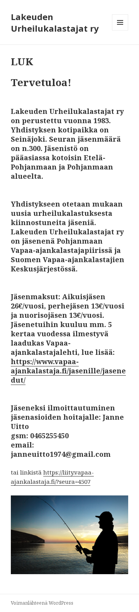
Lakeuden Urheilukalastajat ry (55, 22)
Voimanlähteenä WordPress (42, 603)
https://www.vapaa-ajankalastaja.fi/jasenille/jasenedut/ (68, 371)
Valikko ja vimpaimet (120, 30)
